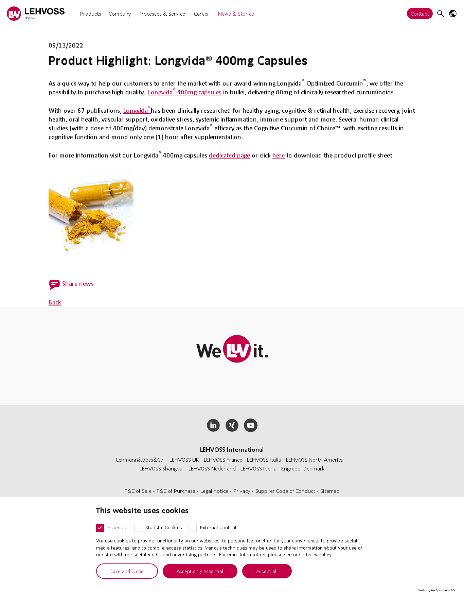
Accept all (267, 571)
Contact (420, 13)
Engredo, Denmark (303, 468)
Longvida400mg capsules (184, 92)
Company (120, 13)
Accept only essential (200, 571)
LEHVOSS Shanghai (162, 468)
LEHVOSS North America (314, 459)
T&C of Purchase (177, 490)
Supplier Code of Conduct (286, 490)
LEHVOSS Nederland (212, 468)
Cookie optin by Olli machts (436, 590)
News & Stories (236, 13)
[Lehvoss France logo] (35, 13)
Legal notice (215, 490)
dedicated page (229, 155)
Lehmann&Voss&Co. (140, 459)
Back (55, 302)
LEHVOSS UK (184, 459)
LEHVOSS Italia (264, 459)
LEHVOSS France (223, 459)
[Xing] (232, 425)
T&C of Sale (139, 490)
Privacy (242, 490)
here (278, 155)
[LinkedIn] (213, 425)
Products (90, 13)
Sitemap (330, 490)
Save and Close (127, 571)
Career (201, 13)
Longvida (137, 110)
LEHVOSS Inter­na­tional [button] (232, 449)
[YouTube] (250, 425)
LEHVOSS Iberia (258, 468)
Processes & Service (162, 13)
